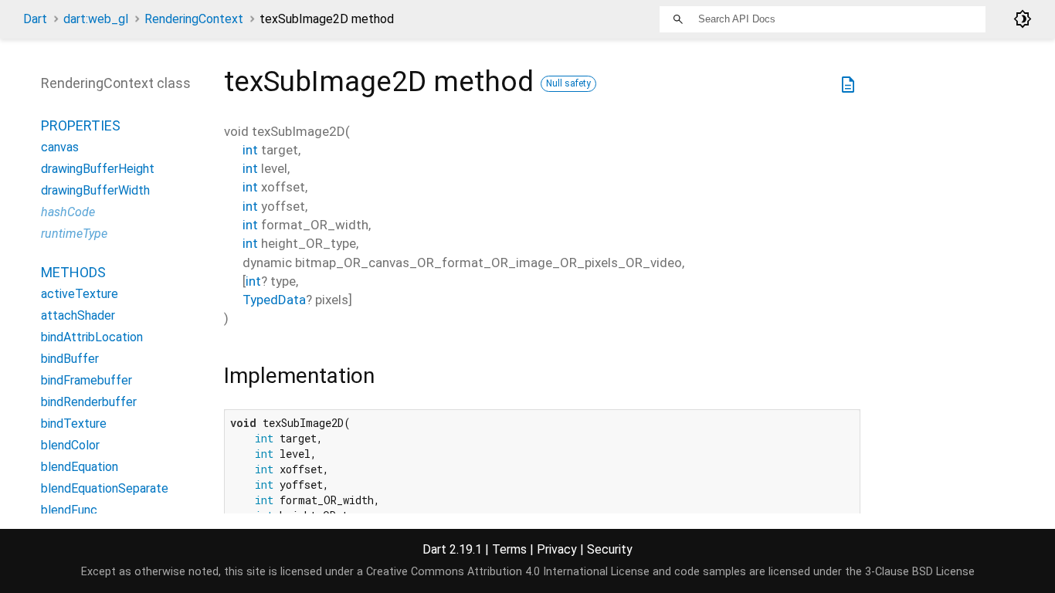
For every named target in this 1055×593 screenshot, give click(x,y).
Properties (80, 125)
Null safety (568, 83)
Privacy (557, 549)
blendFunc (69, 510)
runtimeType (74, 233)
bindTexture (74, 423)
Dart (35, 19)
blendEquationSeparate (104, 488)
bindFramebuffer (86, 380)
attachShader (78, 315)
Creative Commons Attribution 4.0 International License (508, 571)
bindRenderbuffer (89, 402)
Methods (73, 272)
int (250, 150)
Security (610, 549)
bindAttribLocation (92, 337)
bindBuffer (70, 358)
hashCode (68, 212)
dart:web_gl (95, 19)
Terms (509, 549)
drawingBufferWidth (95, 190)
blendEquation (79, 466)
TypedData (274, 299)
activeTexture (79, 293)
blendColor (70, 445)
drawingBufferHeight (97, 168)
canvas (60, 147)
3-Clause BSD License (920, 571)
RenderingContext (193, 19)
